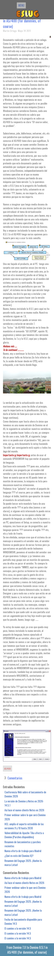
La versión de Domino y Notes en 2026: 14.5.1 (23, 803)
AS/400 (7, 768)
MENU (21, 5)
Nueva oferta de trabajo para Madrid (22, 851)
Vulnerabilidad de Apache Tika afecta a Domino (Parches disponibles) (24, 835)
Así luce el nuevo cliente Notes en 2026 (24, 810)
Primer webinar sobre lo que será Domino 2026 (25, 817)
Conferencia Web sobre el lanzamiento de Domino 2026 (25, 794)
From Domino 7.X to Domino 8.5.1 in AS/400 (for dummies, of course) (25, 20)
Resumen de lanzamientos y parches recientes (22, 844)
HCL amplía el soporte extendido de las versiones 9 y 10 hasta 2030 (24, 826)
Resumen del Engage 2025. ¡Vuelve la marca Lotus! (23, 863)
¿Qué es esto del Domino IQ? (18, 856)
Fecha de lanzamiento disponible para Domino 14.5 (23, 921)
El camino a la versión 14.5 (17, 928)
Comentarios (15, 777)
